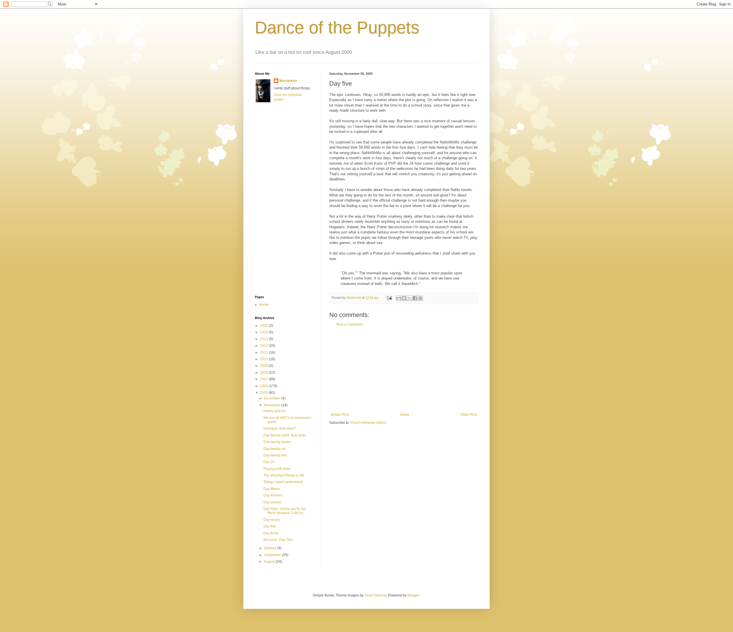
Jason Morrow (375, 595)
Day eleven (272, 502)
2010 (264, 359)
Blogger (413, 595)
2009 (264, 366)
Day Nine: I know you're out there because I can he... (284, 511)
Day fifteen (271, 489)
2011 (264, 353)
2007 (264, 379)
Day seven (271, 520)
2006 (264, 386)
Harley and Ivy (274, 411)
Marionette (288, 81)
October (270, 548)
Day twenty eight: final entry (284, 435)
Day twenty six (274, 449)
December (272, 398)
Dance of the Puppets (337, 27)
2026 (264, 326)
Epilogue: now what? (279, 428)
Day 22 (269, 462)
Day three (271, 533)
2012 (264, 346)
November (272, 405)
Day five (269, 526)
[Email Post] (389, 297)
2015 (264, 332)
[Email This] (398, 298)
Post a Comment (349, 324)
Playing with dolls (277, 469)
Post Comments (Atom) (368, 423)
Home (404, 415)
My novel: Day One (278, 540)
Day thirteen (272, 495)
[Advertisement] (404, 369)
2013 (264, 339)
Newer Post (340, 415)
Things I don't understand (283, 482)
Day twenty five (275, 455)
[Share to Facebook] (415, 298)
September (273, 555)
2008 (264, 373)
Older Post (468, 415)
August (270, 562)
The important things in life (283, 475)
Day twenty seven (277, 442)
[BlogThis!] (404, 298)
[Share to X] (409, 298)
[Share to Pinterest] (420, 298)
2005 (264, 393)
